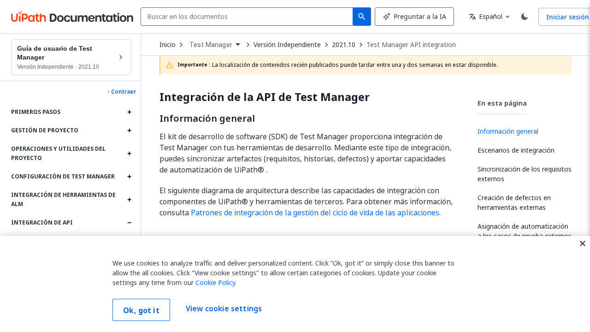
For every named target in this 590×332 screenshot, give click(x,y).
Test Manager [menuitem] (210, 44)
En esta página (502, 103)
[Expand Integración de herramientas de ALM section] (129, 200)
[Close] (582, 243)
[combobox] (249, 16)
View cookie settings (224, 308)
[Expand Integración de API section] (129, 223)
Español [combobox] (485, 16)
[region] (295, 284)
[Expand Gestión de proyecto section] (129, 130)
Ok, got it (141, 310)
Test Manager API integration (411, 45)
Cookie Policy (215, 282)
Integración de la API (264, 97)
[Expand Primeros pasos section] (129, 112)
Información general (207, 118)
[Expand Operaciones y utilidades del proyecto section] (129, 153)
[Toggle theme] (524, 16)
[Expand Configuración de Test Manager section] (129, 176)
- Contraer (121, 92)
